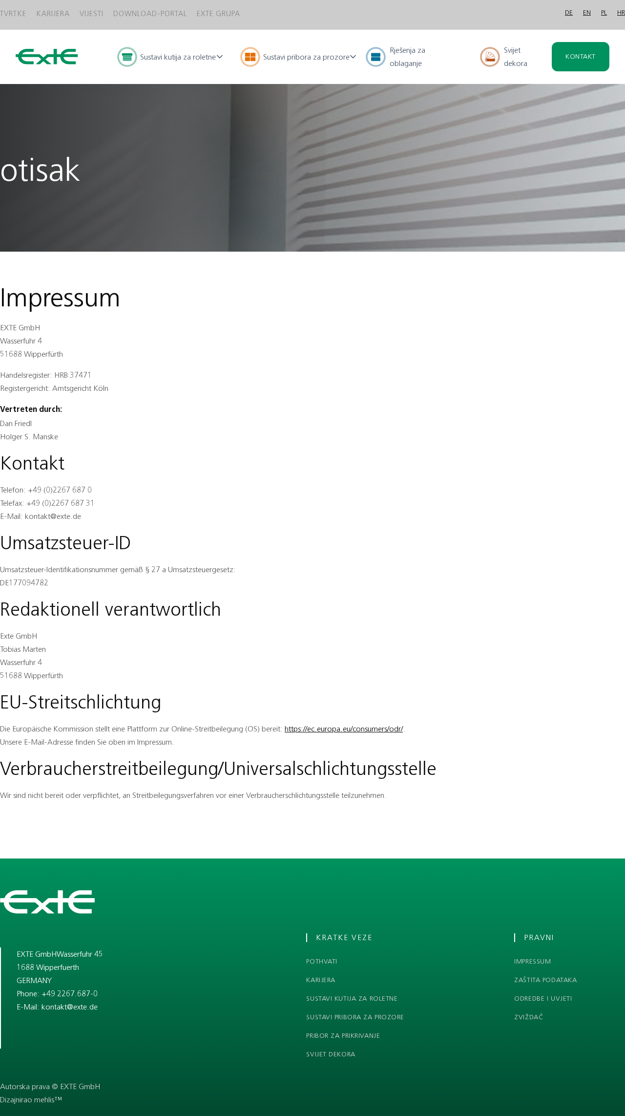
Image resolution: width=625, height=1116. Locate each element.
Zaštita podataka (545, 980)
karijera (320, 980)
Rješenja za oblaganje (407, 56)
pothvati (321, 962)
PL (604, 12)
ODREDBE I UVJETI (543, 999)
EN (587, 12)
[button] (170, 57)
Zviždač (528, 1017)
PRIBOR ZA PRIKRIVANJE (343, 1036)
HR (621, 12)
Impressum (532, 962)
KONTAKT (580, 56)
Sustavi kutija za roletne (351, 999)
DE (569, 12)
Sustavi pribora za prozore (355, 1017)
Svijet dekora (515, 56)
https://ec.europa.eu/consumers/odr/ (344, 728)
